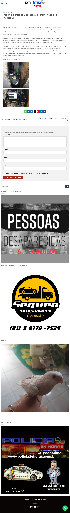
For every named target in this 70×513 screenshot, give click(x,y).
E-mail (5, 157)
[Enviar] (67, 186)
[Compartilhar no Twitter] (31, 111)
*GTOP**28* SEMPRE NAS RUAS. (15, 120)
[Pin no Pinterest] (38, 111)
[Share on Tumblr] (44, 111)
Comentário (7, 135)
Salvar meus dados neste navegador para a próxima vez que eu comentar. (27, 173)
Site (4, 165)
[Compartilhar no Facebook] (28, 111)
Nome (5, 149)
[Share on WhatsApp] (25, 111)
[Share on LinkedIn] (41, 111)
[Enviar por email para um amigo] (35, 111)
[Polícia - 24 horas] (35, 3)
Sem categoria (7, 12)
